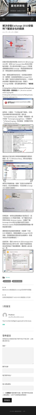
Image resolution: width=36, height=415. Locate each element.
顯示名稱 (5, 366)
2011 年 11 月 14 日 (7, 32)
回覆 (3, 324)
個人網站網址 (6, 384)
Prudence (11, 315)
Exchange (7, 281)
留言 (4, 346)
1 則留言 (16, 32)
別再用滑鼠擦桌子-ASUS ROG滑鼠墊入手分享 (16, 296)
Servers (8, 277)
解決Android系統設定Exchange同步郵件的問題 (16, 289)
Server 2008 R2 (17, 281)
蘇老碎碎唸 (18, 5)
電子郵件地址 (7, 375)
